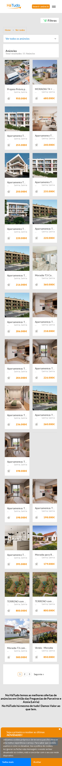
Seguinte (38, 674)
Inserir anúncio (41, 6)
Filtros (52, 20)
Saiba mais (8, 762)
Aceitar (37, 762)
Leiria (17, 92)
